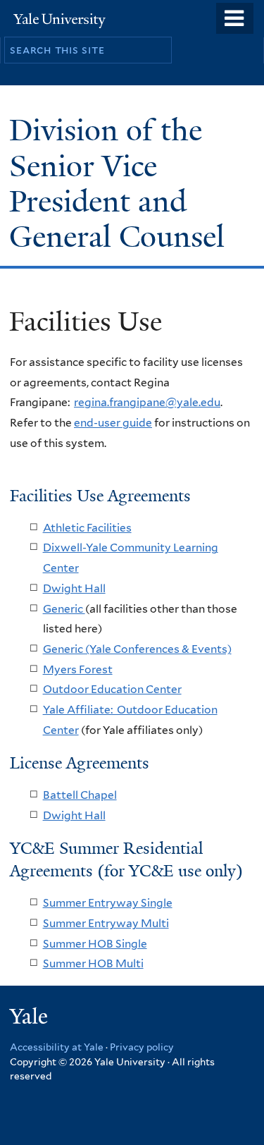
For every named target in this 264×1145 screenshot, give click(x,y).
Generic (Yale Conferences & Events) (137, 649)
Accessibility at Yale (56, 1047)
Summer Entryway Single (107, 903)
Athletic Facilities (87, 527)
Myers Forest (78, 669)
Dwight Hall (74, 588)
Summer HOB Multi (93, 963)
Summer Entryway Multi (106, 923)
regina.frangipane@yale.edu (147, 402)
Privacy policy (142, 1047)
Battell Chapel (80, 795)
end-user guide (113, 422)
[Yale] (30, 1018)
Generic (64, 609)
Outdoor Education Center (112, 689)
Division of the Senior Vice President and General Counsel (120, 183)
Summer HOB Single (95, 943)
